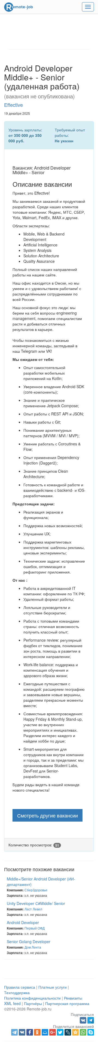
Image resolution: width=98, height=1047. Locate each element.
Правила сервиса (19, 987)
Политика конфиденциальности (32, 998)
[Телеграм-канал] (90, 1019)
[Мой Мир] (45, 1032)
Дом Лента (32, 947)
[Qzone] (75, 1032)
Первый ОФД (34, 928)
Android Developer (23, 922)
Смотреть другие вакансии (47, 815)
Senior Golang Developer (28, 941)
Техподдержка (17, 992)
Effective (13, 104)
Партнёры (33, 1003)
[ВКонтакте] (22, 1032)
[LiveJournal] (68, 1032)
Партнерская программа (67, 1003)
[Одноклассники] (37, 1032)
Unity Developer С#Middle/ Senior (36, 903)
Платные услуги (52, 987)
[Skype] (90, 1032)
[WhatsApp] (83, 1032)
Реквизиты (73, 998)
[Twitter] (60, 1032)
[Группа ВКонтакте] (83, 1019)
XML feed (12, 1003)
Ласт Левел (33, 909)
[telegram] (14, 1032)
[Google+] (52, 1032)
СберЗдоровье (35, 890)
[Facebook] (29, 1032)
